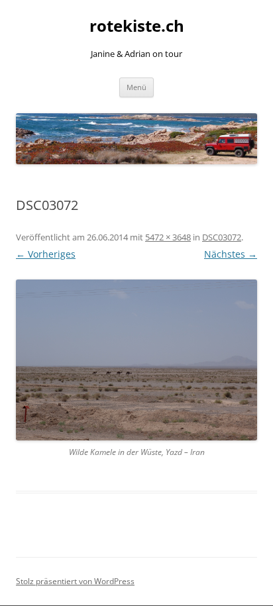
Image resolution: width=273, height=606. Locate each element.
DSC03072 (221, 237)
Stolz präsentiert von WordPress (75, 581)
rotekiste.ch (136, 26)
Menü (136, 87)
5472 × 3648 (168, 237)
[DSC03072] (136, 359)
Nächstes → (230, 254)
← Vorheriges (46, 254)
